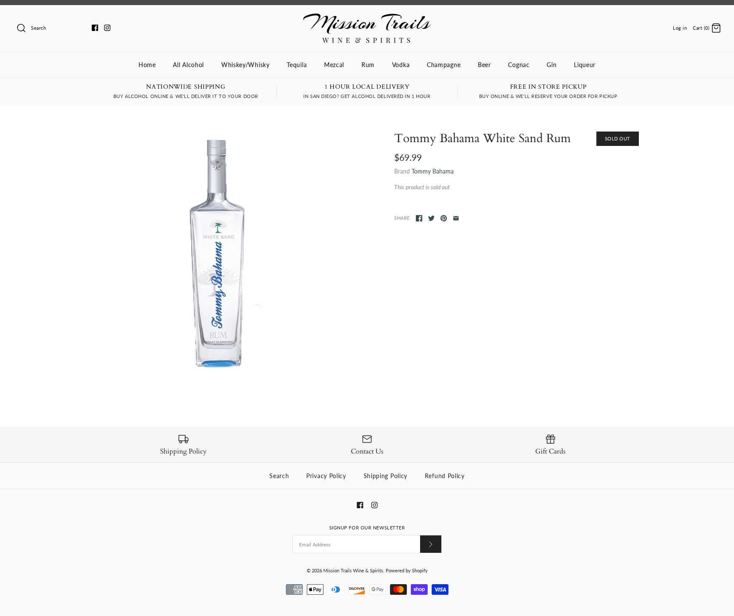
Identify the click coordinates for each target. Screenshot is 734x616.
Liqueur (585, 64)
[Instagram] (107, 28)
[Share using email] (456, 218)
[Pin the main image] (443, 218)
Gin (551, 64)
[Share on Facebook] (419, 218)
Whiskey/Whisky (245, 64)
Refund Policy (445, 475)
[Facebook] (95, 28)
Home (147, 64)
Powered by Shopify (407, 570)
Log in (680, 28)
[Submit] (430, 544)
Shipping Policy (386, 475)
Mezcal (334, 64)
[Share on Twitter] (431, 218)
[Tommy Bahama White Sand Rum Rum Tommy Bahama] (217, 254)
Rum (368, 64)
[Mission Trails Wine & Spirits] (367, 18)
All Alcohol (188, 64)
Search (279, 475)
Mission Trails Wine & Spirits (353, 570)
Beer (484, 64)
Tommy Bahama (433, 171)
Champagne (443, 64)
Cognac (518, 64)
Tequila (297, 64)
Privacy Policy (326, 475)
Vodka (401, 64)
